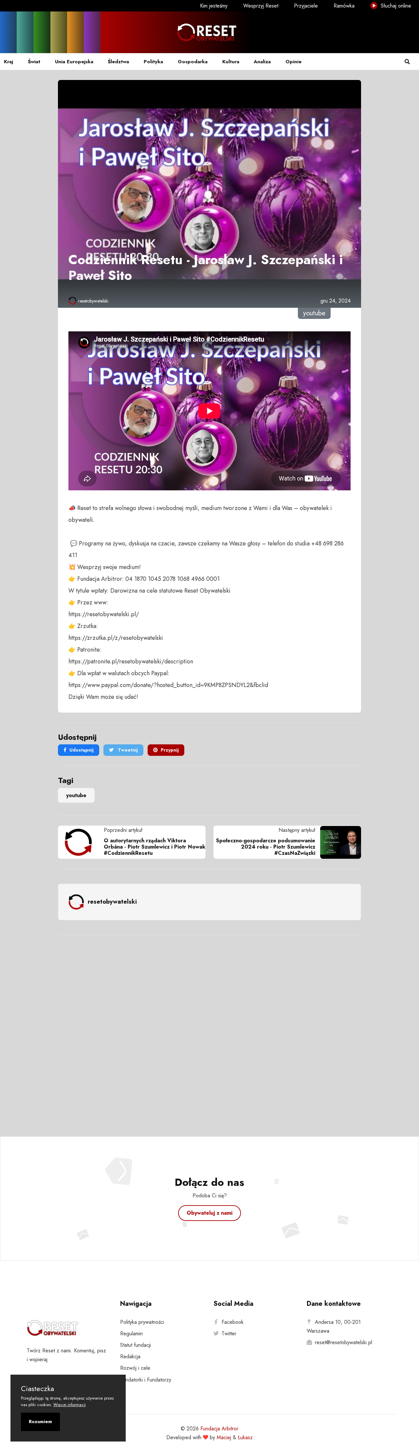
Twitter (229, 1333)
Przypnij (170, 750)
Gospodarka (193, 61)
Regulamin (131, 1333)
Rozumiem (40, 1421)
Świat (34, 61)
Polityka (153, 61)
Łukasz (245, 1437)
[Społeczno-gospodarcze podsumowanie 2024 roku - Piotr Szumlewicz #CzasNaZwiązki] (338, 842)
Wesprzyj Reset (260, 6)
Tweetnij (127, 750)
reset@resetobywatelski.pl (343, 1342)
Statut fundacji (135, 1345)
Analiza (262, 61)
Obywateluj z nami (209, 1213)
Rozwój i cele (135, 1368)
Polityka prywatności (142, 1322)
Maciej (224, 1437)
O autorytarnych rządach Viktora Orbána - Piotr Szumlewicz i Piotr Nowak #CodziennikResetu (154, 847)
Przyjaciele (306, 6)
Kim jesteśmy (214, 6)
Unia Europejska (74, 61)
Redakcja (130, 1356)
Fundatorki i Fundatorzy (145, 1379)
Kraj (8, 61)
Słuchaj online (395, 6)
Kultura (230, 61)
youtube (76, 795)
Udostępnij (81, 750)
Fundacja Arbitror (219, 1428)
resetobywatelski (93, 301)
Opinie (293, 61)
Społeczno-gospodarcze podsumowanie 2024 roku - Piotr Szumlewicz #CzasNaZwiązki (265, 847)
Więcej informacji (69, 1405)
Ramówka (344, 6)
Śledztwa (118, 61)
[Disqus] (209, 1027)
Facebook (233, 1322)
